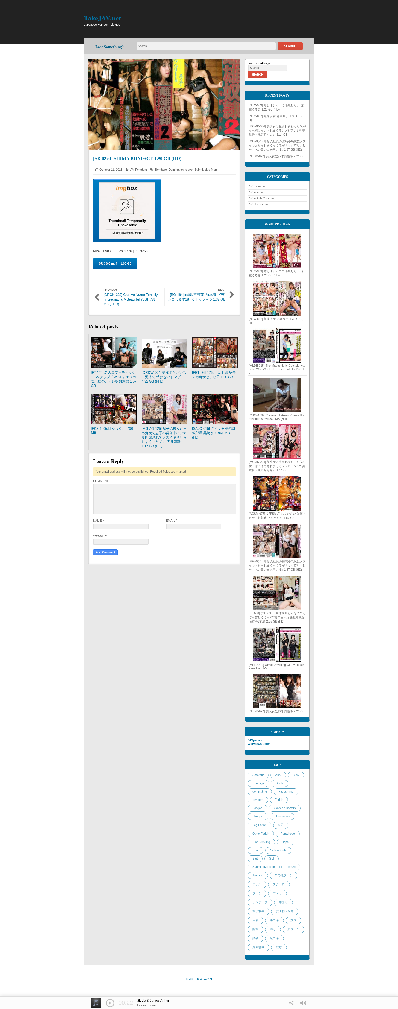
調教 (255, 938)
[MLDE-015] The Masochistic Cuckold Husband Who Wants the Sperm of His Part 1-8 (277, 369)
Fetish (279, 799)
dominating (259, 791)
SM (271, 858)
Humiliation (282, 816)
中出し (283, 902)
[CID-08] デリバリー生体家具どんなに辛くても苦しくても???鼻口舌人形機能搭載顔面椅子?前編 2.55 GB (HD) (277, 617)
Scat (255, 850)
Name (98, 520)
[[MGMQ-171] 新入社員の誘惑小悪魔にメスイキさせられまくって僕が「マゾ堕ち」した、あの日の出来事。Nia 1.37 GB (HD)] (277, 541)
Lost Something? (109, 47)
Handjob (257, 816)
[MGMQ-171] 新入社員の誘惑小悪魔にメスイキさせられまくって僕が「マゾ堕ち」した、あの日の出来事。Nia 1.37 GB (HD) (277, 145)
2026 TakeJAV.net (199, 979)
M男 (281, 825)
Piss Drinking (261, 842)
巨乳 (255, 920)
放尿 (293, 920)
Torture (291, 867)
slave (189, 169)
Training (257, 875)
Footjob (257, 808)
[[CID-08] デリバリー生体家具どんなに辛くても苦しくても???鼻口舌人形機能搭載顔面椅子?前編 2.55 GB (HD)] (277, 593)
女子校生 (258, 911)
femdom (257, 799)
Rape (285, 842)
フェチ (256, 893)
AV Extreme (257, 186)
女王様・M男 (284, 911)
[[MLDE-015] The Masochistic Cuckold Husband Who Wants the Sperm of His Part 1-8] (277, 345)
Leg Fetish (259, 825)
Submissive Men (205, 169)
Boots (280, 783)
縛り (273, 929)
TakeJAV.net (102, 18)
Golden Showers (285, 808)
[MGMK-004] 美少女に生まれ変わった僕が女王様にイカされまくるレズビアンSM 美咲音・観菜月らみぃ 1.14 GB (277, 130)
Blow (296, 775)
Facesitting (285, 791)
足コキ (274, 938)
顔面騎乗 (258, 947)
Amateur (258, 775)
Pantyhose (288, 833)
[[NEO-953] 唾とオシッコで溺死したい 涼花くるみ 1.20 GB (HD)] (277, 251)
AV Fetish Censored (262, 198)
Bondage (161, 169)
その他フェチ (284, 875)
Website (100, 536)
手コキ (274, 920)
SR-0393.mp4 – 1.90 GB (115, 263)
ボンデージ (259, 902)
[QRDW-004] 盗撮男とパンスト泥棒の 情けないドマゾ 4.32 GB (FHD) (164, 377)
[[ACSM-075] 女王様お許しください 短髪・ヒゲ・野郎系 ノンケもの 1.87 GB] (277, 493)
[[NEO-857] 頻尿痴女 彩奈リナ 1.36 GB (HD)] (277, 298)
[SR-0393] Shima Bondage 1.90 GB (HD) (137, 158)
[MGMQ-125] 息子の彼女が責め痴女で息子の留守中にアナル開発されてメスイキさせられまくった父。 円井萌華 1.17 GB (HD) (164, 437)
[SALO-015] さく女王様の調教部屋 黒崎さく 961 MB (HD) (213, 433)
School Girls (278, 850)
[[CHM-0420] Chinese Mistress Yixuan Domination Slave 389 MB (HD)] (277, 395)
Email (171, 520)
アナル (256, 884)
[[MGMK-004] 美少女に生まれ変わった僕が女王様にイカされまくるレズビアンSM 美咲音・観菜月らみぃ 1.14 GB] (277, 441)
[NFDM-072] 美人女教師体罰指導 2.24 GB (277, 156)
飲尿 (279, 947)
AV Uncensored (259, 204)
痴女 (255, 929)
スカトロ (279, 884)
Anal (278, 775)
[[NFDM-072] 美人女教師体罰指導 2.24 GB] (277, 691)
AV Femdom (138, 169)
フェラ (277, 893)
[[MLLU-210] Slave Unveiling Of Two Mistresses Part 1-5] (277, 644)
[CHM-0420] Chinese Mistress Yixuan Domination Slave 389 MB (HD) (276, 417)
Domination (176, 169)
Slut (255, 858)
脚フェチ (293, 929)
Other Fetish (260, 833)
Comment (100, 481)
